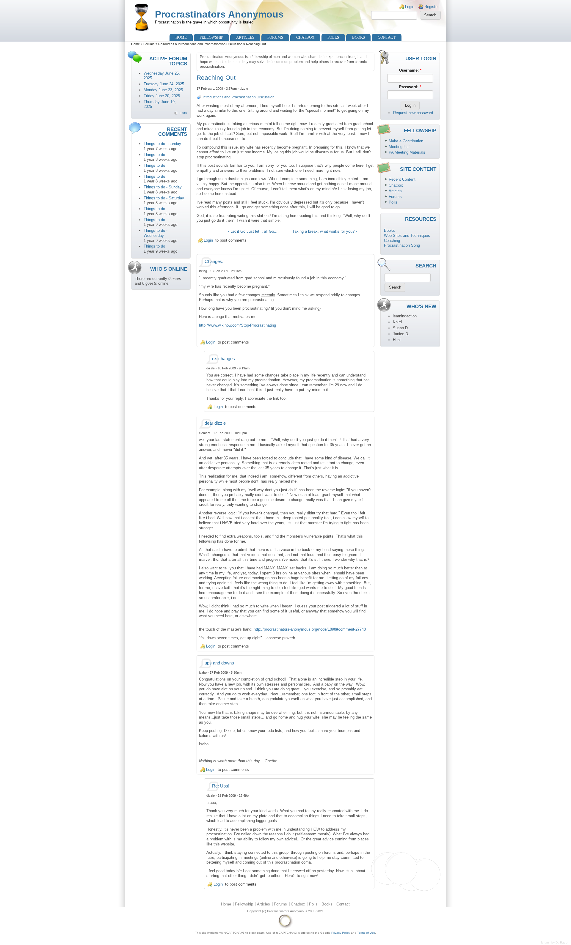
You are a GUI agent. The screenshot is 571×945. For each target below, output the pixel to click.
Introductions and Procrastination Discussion (210, 44)
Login (409, 6)
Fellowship (211, 37)
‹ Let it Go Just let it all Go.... (253, 231)
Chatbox (305, 37)
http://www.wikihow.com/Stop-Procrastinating (237, 325)
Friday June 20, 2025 (162, 96)
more (183, 112)
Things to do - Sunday (163, 187)
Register (431, 6)
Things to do (154, 154)
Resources (166, 44)
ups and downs (219, 663)
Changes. (214, 261)
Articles (245, 37)
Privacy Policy (340, 932)
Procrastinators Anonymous (219, 14)
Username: (410, 70)
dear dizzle (215, 423)
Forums (275, 37)
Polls (333, 37)
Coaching (392, 240)
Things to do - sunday (162, 143)
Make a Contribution (406, 141)
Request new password (413, 113)
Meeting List (399, 146)
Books (358, 37)
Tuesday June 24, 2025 (164, 84)
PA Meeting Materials (407, 152)
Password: (410, 87)
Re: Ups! (220, 786)
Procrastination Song (402, 245)
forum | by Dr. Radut (554, 942)
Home (181, 37)
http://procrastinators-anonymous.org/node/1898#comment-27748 (310, 629)
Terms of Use (366, 932)
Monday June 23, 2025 (163, 90)
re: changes (223, 358)
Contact (387, 37)
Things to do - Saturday (164, 198)
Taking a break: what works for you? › (324, 231)
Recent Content (402, 179)
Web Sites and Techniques (407, 235)
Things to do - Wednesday (155, 233)
